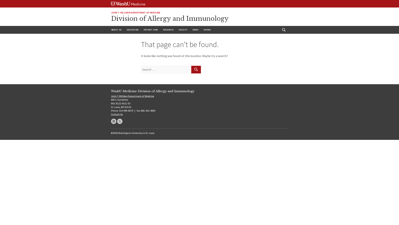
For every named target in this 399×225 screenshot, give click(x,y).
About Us (116, 29)
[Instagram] (113, 121)
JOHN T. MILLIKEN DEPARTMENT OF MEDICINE (135, 12)
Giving (207, 29)
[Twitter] (120, 121)
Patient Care (151, 29)
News (196, 29)
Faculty (183, 29)
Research (168, 29)
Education (133, 29)
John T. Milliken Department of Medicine (132, 96)
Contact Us (117, 114)
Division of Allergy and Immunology (170, 18)
